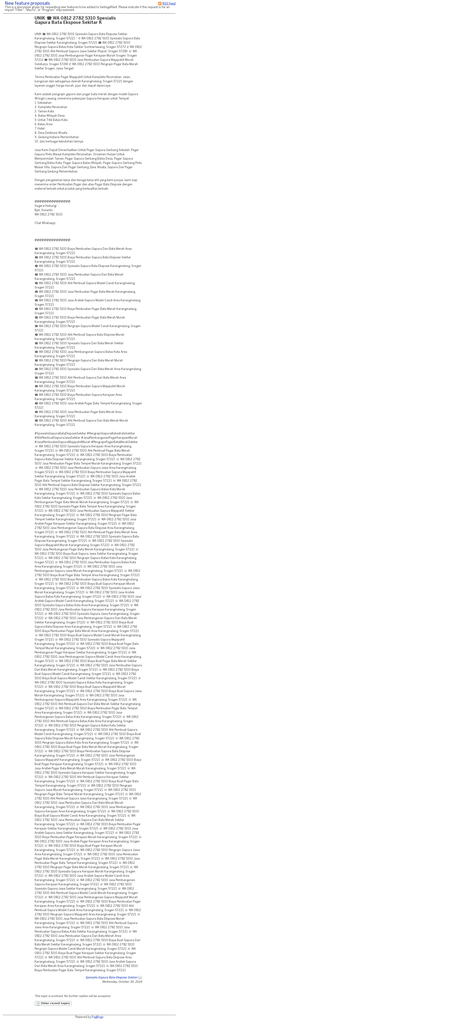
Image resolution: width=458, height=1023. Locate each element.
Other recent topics (55, 1003)
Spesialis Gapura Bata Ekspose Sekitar (111, 977)
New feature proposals (27, 4)
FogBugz (98, 1017)
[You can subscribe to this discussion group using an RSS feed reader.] (160, 3)
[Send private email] (140, 977)
